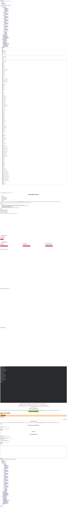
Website (1, 429)
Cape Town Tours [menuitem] (5, 501)
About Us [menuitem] (3, 460)
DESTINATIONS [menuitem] (4, 463)
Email (1, 436)
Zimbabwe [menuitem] (4, 478)
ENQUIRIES (3, 415)
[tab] (34, 197)
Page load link (1, 413)
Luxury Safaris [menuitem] (4, 498)
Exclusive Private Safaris (3, 371)
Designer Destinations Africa (3, 370)
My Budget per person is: (3, 440)
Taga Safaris (4, 192)
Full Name (1, 426)
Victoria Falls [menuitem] (5, 488)
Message (1, 428)
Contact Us (45, 403)
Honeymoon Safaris (2, 373)
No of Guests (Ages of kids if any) (4, 438)
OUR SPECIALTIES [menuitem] (4, 491)
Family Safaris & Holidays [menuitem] (6, 494)
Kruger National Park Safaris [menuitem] (6, 500)
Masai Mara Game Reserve (49, 244)
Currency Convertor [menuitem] (4, 462)
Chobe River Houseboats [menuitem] (6, 502)
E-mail (1, 427)
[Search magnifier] (2, 48)
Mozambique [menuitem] (5, 489)
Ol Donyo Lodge (2, 237)
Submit (1, 443)
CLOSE (1, 458)
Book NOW (2, 239)
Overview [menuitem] (5, 464)
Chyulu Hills (2, 244)
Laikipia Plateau (25, 244)
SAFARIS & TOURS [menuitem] (4, 496)
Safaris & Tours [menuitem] (6, 468)
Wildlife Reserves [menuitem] (6, 465)
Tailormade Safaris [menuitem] (5, 492)
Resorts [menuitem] (4, 487)
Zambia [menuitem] (4, 475)
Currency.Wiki (64, 457)
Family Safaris (1, 372)
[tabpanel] (33, 217)
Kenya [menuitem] (4, 481)
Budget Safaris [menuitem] (4, 499)
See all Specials (65, 419)
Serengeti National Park (3, 379)
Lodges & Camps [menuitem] (6, 480)
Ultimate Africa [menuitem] (4, 497)
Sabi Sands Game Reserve (3, 376)
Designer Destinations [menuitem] (5, 493)
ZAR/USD (2, 457)
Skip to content (2, 0)
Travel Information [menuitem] (4, 461)
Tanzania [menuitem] (4, 484)
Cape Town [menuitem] (5, 466)
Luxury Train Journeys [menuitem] (5, 503)
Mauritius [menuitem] (5, 490)
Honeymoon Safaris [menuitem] (5, 495)
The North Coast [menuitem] (6, 467)
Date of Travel (1, 439)
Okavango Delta (2, 377)
